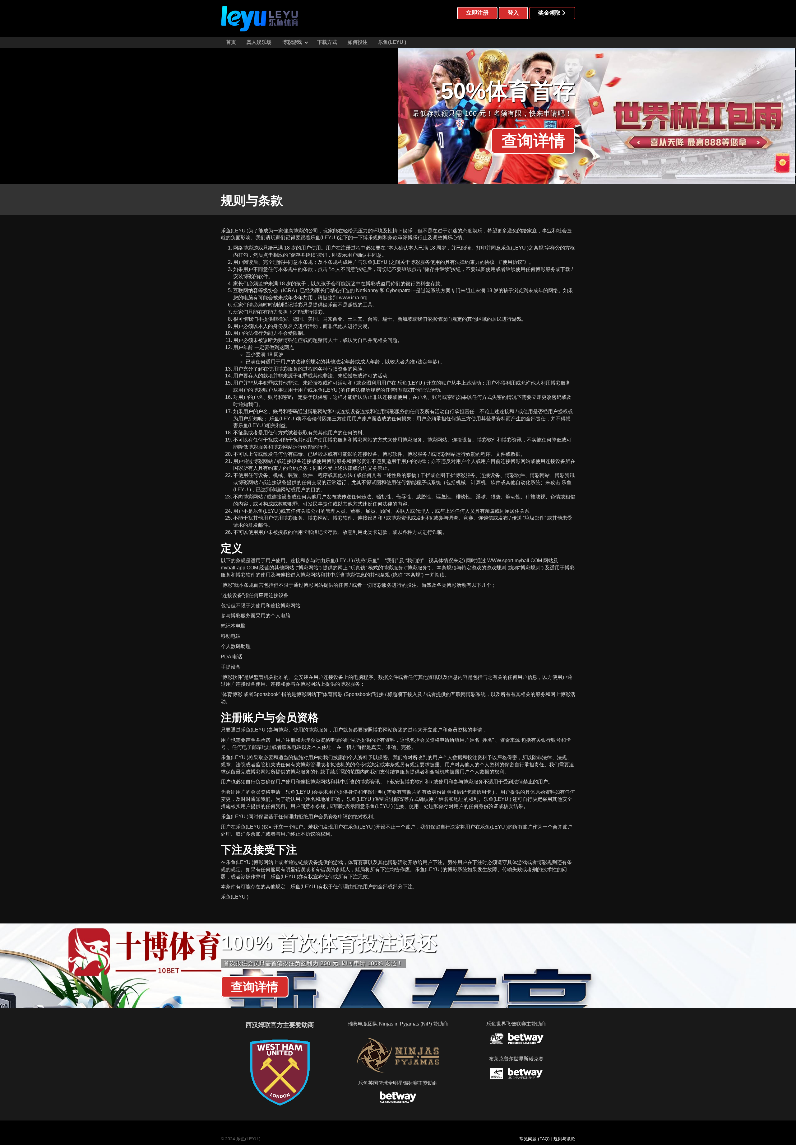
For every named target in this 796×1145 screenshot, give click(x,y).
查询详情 (533, 141)
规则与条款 (564, 1139)
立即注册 (477, 13)
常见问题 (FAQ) (534, 1139)
